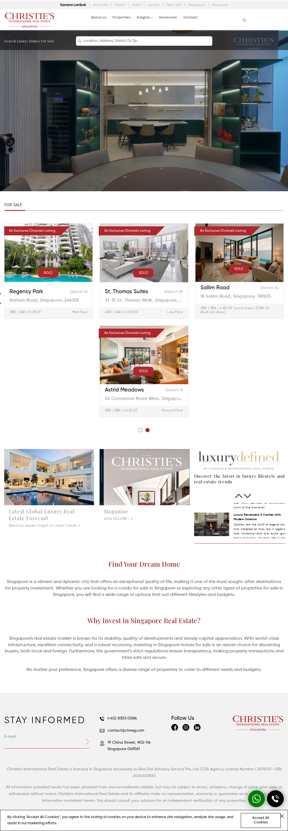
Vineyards (220, 5)
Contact (190, 17)
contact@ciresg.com (125, 730)
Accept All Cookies (260, 820)
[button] (140, 430)
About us (98, 17)
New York (174, 5)
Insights (143, 17)
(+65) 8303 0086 (122, 718)
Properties (121, 17)
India (136, 5)
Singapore (197, 5)
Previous (238, 496)
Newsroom (168, 17)
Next (247, 496)
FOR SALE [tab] (13, 205)
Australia (101, 5)
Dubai (120, 5)
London (154, 5)
